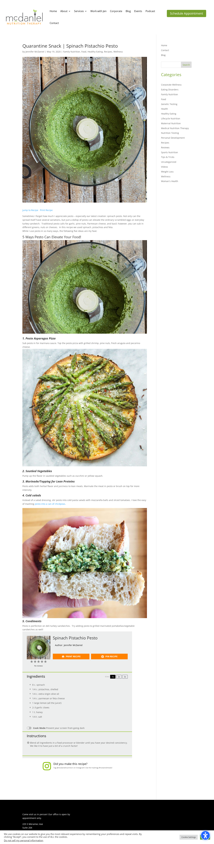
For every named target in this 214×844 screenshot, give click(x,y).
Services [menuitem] (79, 11)
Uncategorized (168, 161)
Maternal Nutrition (171, 123)
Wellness (118, 51)
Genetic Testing (169, 104)
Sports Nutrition (169, 152)
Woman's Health (169, 181)
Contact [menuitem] (54, 23)
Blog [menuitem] (128, 11)
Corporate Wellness (171, 84)
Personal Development (173, 137)
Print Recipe (46, 210)
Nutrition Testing (170, 132)
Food (83, 51)
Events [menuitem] (138, 11)
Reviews (165, 147)
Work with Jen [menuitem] (98, 11)
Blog (163, 55)
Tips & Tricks (167, 157)
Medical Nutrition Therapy (175, 128)
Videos (164, 166)
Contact (165, 50)
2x (119, 676)
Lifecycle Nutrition (170, 118)
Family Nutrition (71, 51)
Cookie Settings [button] (188, 837)
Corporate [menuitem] (116, 11)
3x (125, 676)
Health (164, 108)
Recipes (108, 51)
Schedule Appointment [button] (186, 13)
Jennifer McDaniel (35, 51)
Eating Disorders (169, 89)
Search (186, 64)
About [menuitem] (64, 11)
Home (164, 45)
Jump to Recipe (30, 210)
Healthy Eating (95, 51)
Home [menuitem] (53, 11)
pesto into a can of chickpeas (50, 503)
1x (113, 676)
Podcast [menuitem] (150, 11)
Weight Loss (167, 171)
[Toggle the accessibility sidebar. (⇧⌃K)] (205, 835)
